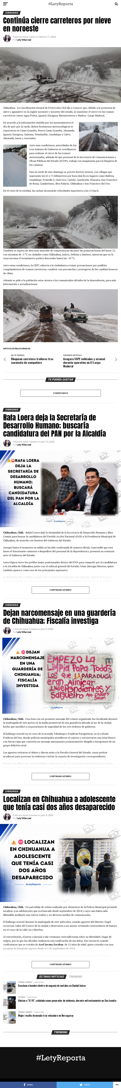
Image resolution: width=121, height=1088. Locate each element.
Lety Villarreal (24, 40)
